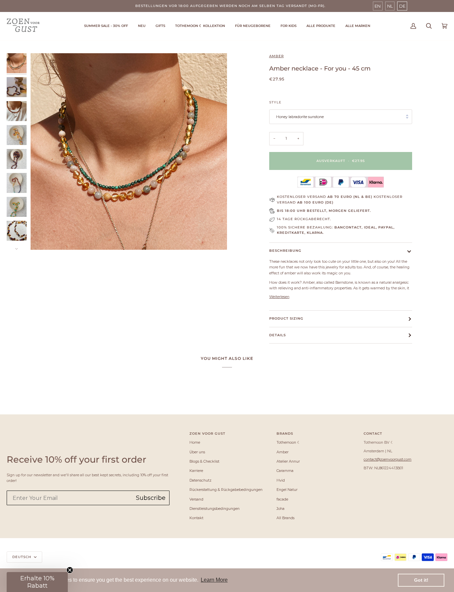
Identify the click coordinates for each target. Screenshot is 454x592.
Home (194, 442)
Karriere (196, 470)
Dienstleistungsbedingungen (214, 508)
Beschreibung (285, 250)
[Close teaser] (69, 570)
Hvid (281, 480)
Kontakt (196, 518)
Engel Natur (287, 489)
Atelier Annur (288, 461)
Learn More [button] (214, 580)
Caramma (285, 470)
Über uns (197, 452)
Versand (196, 499)
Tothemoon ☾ (288, 442)
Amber (276, 56)
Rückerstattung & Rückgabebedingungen (226, 489)
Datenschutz (200, 480)
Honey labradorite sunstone (300, 116)
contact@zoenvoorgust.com (387, 459)
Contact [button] (373, 433)
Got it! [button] (421, 580)
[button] (200, 26)
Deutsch (22, 557)
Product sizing (286, 318)
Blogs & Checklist (204, 461)
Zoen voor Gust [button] (207, 433)
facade (282, 499)
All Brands (285, 518)
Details (277, 335)
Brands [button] (285, 433)
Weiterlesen (279, 296)
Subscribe (151, 498)
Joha (280, 508)
